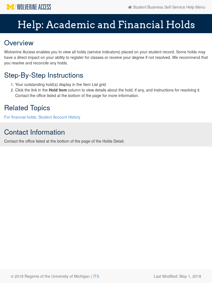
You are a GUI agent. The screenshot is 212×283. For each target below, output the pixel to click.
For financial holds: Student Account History (42, 117)
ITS (96, 276)
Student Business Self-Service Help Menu (168, 7)
